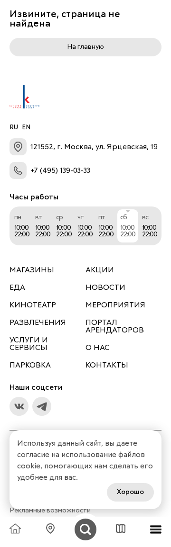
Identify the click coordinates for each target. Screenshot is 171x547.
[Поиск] (85, 529)
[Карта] (120, 529)
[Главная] (15, 529)
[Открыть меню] (156, 529)
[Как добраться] (50, 529)
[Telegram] (41, 406)
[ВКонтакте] (19, 406)
